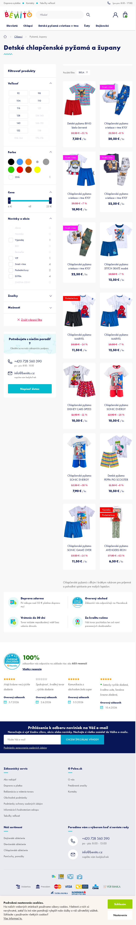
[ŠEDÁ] (46, 162)
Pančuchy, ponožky (14, 856)
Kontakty (30, 3)
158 (39, 130)
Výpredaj (33, 240)
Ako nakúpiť (10, 779)
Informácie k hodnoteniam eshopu (21, 809)
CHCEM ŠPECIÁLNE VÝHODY (82, 739)
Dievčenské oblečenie (15, 844)
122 (39, 108)
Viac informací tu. (13, 918)
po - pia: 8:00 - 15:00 (28, 363)
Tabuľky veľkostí (47, 3)
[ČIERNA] (11, 162)
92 (18, 93)
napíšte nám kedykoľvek (25, 375)
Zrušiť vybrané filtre (31, 319)
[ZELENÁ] (11, 169)
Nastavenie (120, 915)
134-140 (39, 115)
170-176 (39, 137)
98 (39, 93)
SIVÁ (33, 177)
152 (18, 130)
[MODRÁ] (20, 162)
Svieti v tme (33, 264)
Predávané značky (77, 785)
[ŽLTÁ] (37, 169)
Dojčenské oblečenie (14, 838)
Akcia (33, 228)
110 (39, 100)
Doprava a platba (12, 3)
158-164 (18, 137)
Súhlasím (120, 904)
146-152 (39, 123)
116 (18, 108)
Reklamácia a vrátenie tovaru (19, 791)
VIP (33, 258)
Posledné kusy (33, 270)
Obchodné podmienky (15, 797)
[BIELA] (37, 162)
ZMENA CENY (33, 282)
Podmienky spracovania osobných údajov (25, 747)
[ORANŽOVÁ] (28, 162)
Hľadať (88, 15)
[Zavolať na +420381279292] (119, 3)
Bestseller (33, 252)
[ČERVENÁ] (20, 169)
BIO (33, 246)
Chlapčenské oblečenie (16, 850)
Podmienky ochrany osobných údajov (23, 803)
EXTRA (33, 276)
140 (18, 123)
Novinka (33, 234)
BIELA (82, 72)
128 (18, 115)
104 (18, 100)
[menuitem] (12, 25)
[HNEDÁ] (28, 169)
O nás (71, 779)
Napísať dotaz (29, 389)
